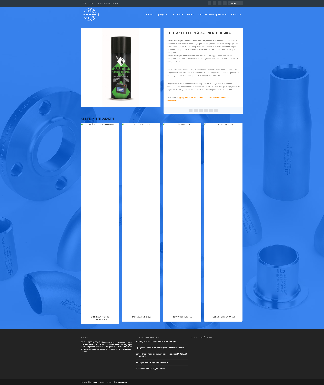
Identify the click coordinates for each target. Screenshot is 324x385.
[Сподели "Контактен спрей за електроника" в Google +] (201, 110)
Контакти (236, 15)
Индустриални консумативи (190, 97)
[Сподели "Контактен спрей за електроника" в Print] (216, 110)
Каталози (178, 15)
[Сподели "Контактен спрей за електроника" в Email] (211, 110)
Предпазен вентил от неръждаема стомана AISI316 (160, 347)
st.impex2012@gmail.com (107, 3)
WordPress (122, 382)
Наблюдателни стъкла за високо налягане (156, 341)
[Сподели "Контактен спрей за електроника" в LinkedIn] (206, 110)
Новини (190, 15)
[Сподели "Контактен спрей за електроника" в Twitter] (196, 110)
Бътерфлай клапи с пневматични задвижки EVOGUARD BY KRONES (161, 355)
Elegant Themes (98, 382)
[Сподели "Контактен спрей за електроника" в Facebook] (191, 110)
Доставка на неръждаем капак (150, 368)
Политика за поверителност (212, 15)
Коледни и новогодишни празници (152, 362)
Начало (149, 15)
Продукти (162, 15)
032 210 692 (87, 3)
